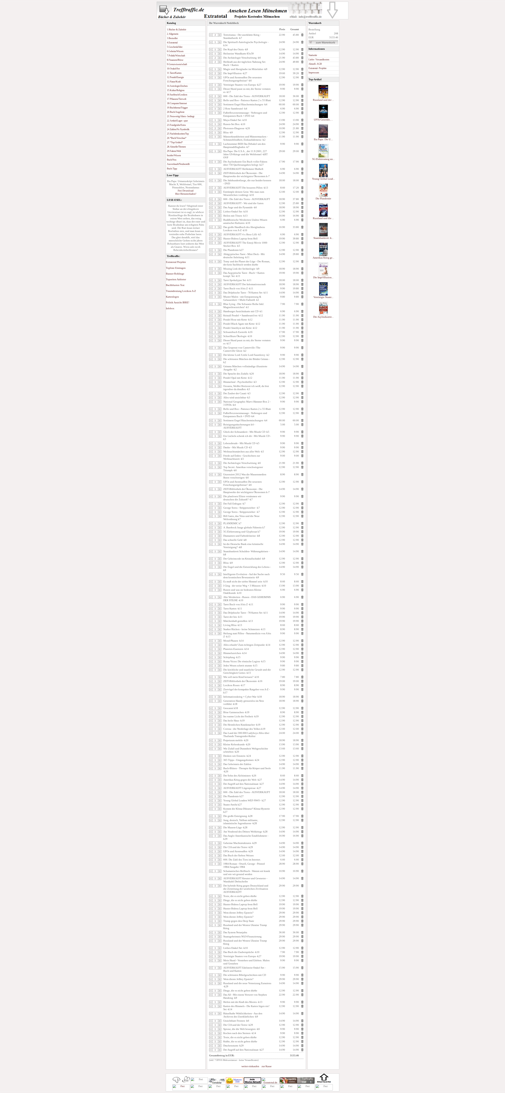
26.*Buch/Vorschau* (176, 138)
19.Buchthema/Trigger (177, 107)
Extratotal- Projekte (317, 68)
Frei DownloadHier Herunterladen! (185, 192)
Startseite (313, 55)
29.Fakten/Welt (174, 151)
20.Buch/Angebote (175, 112)
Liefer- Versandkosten (319, 59)
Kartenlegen (172, 296)
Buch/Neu (171, 159)
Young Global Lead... (323, 178)
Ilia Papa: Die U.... (323, 139)
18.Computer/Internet (177, 103)
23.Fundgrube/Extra (176, 125)
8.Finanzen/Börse (175, 60)
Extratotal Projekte (176, 262)
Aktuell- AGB (315, 64)
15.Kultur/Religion (175, 90)
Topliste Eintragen (176, 267)
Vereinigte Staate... (323, 297)
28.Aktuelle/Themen (176, 146)
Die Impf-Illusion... (323, 277)
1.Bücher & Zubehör (176, 29)
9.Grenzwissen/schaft (177, 64)
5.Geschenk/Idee (174, 47)
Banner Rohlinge (175, 273)
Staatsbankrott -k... (323, 237)
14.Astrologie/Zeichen (177, 86)
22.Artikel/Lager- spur (177, 120)
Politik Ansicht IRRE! (177, 302)
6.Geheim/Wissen (175, 51)
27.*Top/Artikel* (175, 142)
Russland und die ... (323, 218)
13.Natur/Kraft (174, 81)
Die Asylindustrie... (323, 316)
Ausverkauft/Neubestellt (178, 164)
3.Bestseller (172, 38)
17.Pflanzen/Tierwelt (176, 99)
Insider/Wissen (174, 155)
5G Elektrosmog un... (323, 159)
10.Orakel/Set (173, 68)
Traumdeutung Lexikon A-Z (181, 291)
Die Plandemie (323, 198)
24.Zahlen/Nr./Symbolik (178, 129)
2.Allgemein (172, 34)
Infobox (170, 308)
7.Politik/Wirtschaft (176, 55)
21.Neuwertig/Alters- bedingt (180, 116)
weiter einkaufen (250, 1066)
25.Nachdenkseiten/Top (178, 133)
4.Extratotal (172, 42)
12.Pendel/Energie (175, 77)
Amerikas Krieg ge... (323, 257)
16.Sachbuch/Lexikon (177, 94)
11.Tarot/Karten (174, 73)
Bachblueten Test (175, 285)
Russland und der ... (323, 99)
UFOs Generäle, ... (323, 119)
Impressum (314, 72)
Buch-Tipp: (172, 168)
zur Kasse (267, 1066)
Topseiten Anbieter (176, 279)
